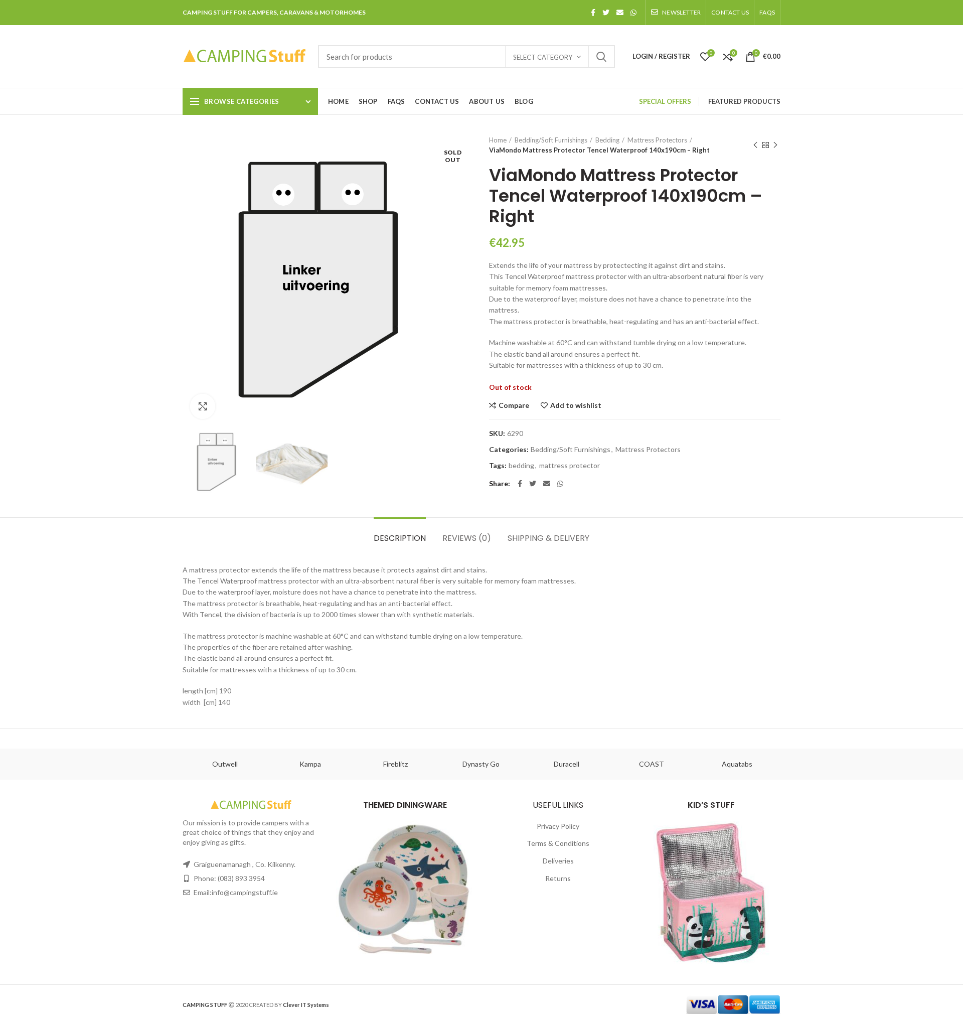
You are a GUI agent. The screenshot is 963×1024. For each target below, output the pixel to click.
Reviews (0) (466, 538)
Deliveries (558, 860)
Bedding (607, 140)
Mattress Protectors (657, 140)
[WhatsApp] (633, 12)
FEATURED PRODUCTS (744, 101)
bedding (521, 466)
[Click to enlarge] (202, 406)
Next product (775, 145)
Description (400, 538)
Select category (542, 57)
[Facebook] (593, 12)
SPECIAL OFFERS (665, 101)
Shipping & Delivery (548, 538)
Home (498, 140)
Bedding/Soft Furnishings (551, 140)
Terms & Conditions (558, 843)
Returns (558, 878)
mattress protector (569, 466)
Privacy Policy (558, 826)
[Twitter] (606, 12)
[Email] (620, 12)
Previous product (755, 145)
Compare (514, 405)
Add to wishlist (575, 405)
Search (601, 56)
